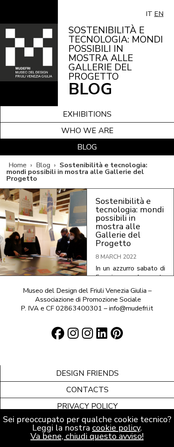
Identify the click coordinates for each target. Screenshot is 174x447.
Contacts (87, 390)
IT (149, 14)
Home (17, 165)
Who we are (87, 131)
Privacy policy (87, 406)
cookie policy (116, 428)
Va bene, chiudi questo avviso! (87, 436)
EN (158, 14)
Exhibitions (87, 114)
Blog (87, 147)
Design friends (87, 373)
